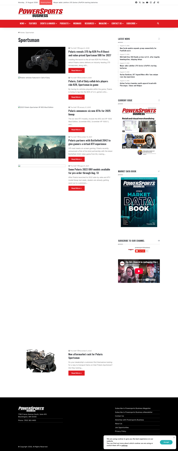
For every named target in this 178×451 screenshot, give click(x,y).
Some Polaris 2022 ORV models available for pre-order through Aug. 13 (89, 171)
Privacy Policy (120, 431)
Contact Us (119, 416)
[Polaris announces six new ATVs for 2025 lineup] (41, 119)
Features (33, 23)
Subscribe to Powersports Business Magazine (133, 408)
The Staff (73, 48)
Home (22, 32)
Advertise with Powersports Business (129, 420)
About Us (118, 424)
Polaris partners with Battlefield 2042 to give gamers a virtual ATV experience (89, 142)
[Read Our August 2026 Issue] (139, 131)
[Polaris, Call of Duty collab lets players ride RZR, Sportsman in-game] (41, 89)
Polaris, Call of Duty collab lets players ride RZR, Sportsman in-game (88, 82)
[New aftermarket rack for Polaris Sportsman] (41, 360)
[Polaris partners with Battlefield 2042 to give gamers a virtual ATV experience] (41, 147)
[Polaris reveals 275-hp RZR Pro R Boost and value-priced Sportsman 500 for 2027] (41, 60)
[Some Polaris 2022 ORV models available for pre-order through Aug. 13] (41, 256)
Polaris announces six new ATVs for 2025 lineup (89, 112)
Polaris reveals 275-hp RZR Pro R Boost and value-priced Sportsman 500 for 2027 (89, 53)
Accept (166, 442)
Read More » (76, 70)
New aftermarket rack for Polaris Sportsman (85, 356)
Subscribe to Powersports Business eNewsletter (133, 412)
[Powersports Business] (40, 12)
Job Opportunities (122, 427)
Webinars (77, 23)
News (22, 23)
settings (124, 445)
